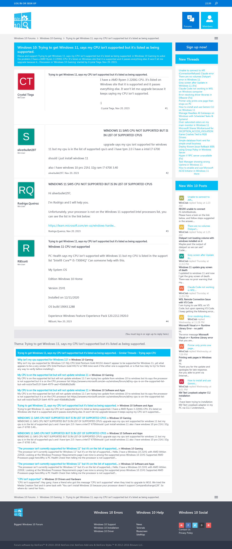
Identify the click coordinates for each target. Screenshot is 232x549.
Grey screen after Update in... (201, 256)
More (196, 173)
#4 (167, 321)
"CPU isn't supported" (29, 479)
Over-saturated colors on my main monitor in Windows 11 (194, 123)
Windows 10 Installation (106, 527)
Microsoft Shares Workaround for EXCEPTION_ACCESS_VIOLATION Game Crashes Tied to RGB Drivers (196, 132)
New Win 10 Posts (193, 185)
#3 (167, 231)
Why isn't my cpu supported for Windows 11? (42, 359)
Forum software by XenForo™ (44, 544)
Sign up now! (196, 46)
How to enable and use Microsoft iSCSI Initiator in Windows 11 (196, 169)
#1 (166, 108)
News (139, 524)
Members (207, 26)
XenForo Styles (104, 544)
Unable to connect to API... (199, 198)
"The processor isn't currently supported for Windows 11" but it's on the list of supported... (67, 448)
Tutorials (140, 527)
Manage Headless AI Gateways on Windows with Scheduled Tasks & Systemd (196, 116)
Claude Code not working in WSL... (201, 288)
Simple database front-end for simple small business (194, 142)
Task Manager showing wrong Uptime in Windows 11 (194, 163)
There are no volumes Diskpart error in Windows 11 (195, 78)
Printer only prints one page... (199, 347)
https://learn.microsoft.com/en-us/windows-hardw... (81, 225)
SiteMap (140, 534)
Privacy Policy (186, 532)
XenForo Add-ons (84, 544)
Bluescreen (141, 531)
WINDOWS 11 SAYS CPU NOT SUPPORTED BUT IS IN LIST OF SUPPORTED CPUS (61, 417)
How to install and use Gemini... (199, 382)
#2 (167, 173)
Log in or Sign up (25, 3)
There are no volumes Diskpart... (199, 227)
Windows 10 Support (105, 524)
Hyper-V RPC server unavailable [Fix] (195, 157)
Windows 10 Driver (104, 531)
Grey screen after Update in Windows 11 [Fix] (193, 84)
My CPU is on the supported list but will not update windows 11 (52, 374)
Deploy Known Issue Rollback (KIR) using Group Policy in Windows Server (197, 149)
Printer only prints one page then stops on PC (196, 102)
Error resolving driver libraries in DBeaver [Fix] (195, 96)
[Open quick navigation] (216, 38)
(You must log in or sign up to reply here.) (147, 334)
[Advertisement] (73, 98)
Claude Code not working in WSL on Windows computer (196, 90)
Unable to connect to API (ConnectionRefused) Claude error (196, 72)
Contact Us (184, 529)
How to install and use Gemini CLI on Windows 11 (196, 108)
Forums (188, 26)
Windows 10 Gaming (65, 62)
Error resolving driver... (199, 316)
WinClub (183, 202)
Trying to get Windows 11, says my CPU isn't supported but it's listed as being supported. (67, 405)
